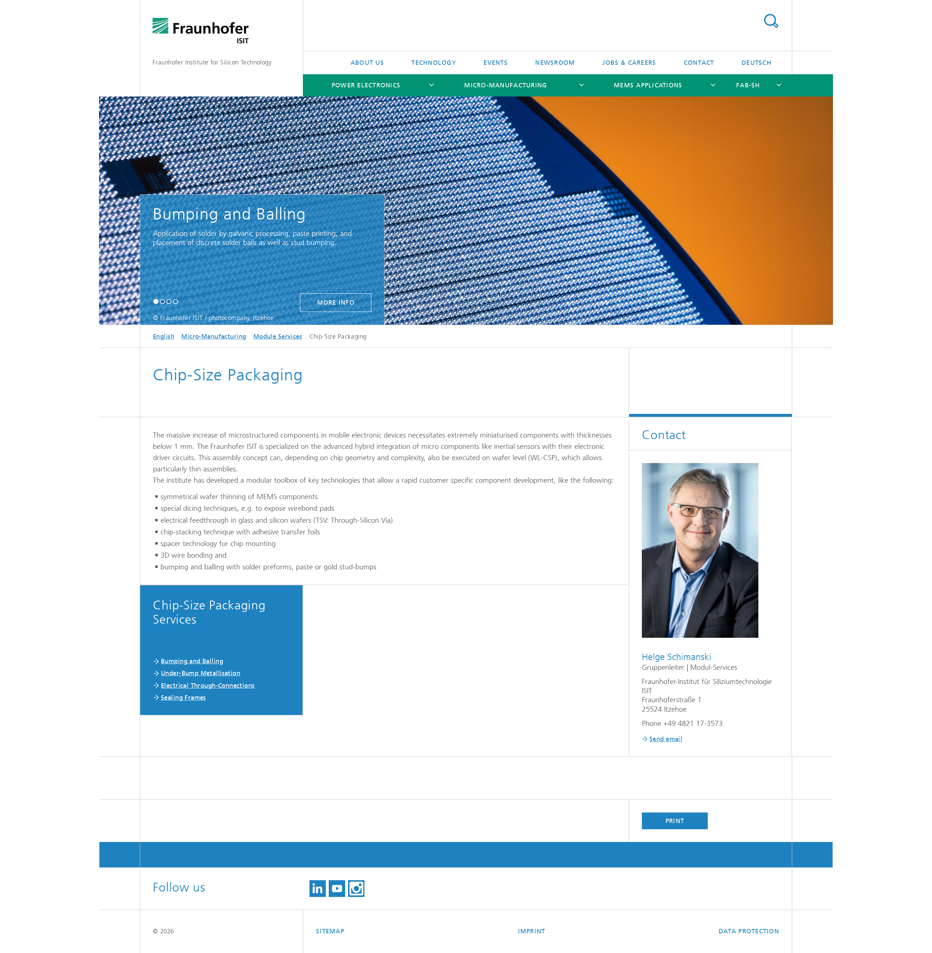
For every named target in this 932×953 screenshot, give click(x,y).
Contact (699, 62)
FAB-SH (748, 85)
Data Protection (749, 931)
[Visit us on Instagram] (356, 888)
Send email (665, 739)
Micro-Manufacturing (505, 85)
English (163, 336)
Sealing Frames (183, 697)
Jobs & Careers (629, 62)
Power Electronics (366, 85)
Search (771, 21)
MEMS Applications (648, 85)
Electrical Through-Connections (208, 685)
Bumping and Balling (192, 661)
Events (495, 62)
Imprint (531, 931)
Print (675, 821)
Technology (433, 62)
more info (336, 302)
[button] (156, 301)
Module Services (277, 336)
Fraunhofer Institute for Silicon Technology (212, 62)
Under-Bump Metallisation (200, 673)
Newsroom (555, 62)
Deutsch (756, 62)
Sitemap (330, 931)
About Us (367, 62)
